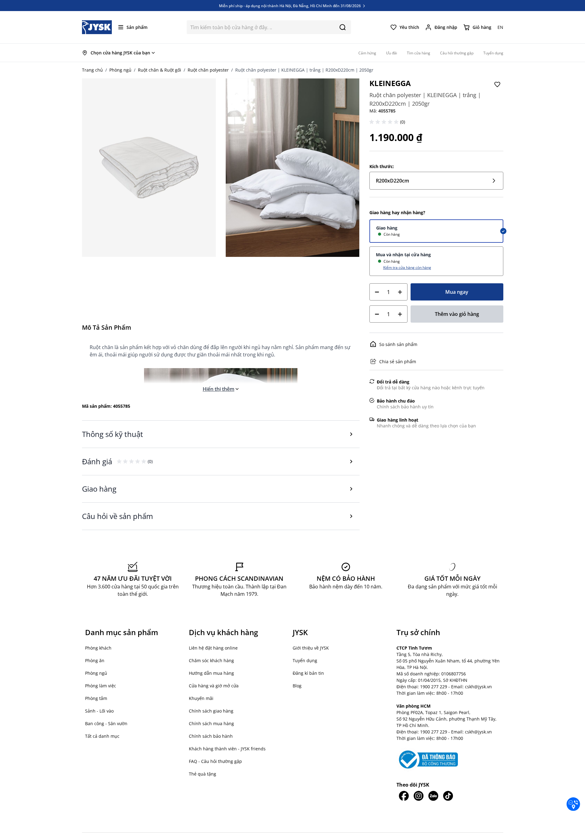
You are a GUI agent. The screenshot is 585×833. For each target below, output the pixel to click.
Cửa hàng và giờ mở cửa (214, 686)
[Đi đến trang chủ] (97, 27)
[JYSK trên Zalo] (433, 795)
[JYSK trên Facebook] (403, 795)
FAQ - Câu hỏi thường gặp (215, 761)
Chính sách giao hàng (211, 711)
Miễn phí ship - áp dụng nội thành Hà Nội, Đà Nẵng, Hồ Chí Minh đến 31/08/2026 (290, 5)
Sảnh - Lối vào (99, 711)
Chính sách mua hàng (211, 723)
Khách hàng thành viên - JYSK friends (227, 749)
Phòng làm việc (100, 686)
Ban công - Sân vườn (106, 723)
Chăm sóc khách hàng (211, 660)
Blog (297, 686)
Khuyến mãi (201, 698)
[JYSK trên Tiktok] (448, 795)
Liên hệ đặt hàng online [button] (213, 648)
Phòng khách (98, 648)
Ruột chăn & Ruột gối (159, 70)
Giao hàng (386, 228)
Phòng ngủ (120, 70)
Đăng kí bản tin (308, 673)
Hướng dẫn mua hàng (211, 673)
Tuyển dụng (305, 660)
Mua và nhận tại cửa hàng (403, 254)
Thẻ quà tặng (202, 774)
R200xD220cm (392, 180)
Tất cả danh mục (102, 736)
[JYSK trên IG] (418, 795)
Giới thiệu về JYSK (311, 648)
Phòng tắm (96, 698)
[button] (384, 122)
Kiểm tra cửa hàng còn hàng (407, 267)
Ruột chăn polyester (208, 70)
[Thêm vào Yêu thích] (497, 84)
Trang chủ (92, 70)
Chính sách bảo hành (211, 736)
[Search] (342, 27)
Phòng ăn (94, 660)
